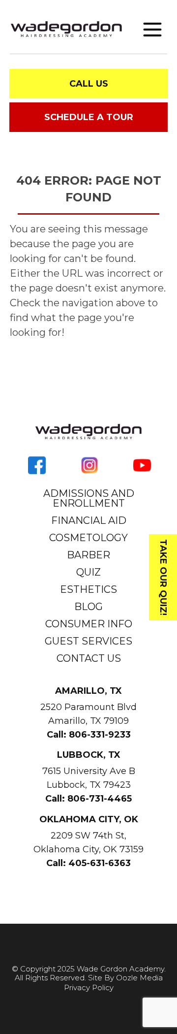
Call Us (88, 83)
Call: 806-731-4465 (88, 798)
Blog (88, 607)
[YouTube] (142, 464)
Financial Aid (88, 520)
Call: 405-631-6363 (88, 863)
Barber (88, 555)
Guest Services (88, 641)
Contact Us (89, 658)
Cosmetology (88, 538)
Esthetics (88, 589)
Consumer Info (88, 624)
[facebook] (37, 464)
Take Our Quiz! (163, 577)
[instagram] (89, 464)
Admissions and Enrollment (88, 498)
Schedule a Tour (88, 117)
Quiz (88, 572)
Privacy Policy (89, 987)
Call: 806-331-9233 (89, 734)
